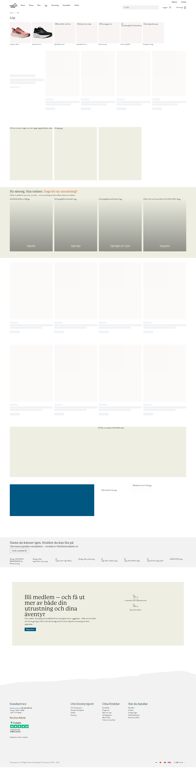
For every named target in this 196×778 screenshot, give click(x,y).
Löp (46, 5)
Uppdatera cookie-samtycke (19, 737)
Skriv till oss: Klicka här (18, 717)
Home (11, 12)
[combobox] (140, 7)
